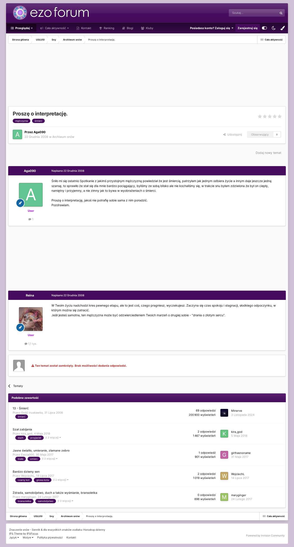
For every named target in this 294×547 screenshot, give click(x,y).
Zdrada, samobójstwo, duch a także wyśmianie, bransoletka (55, 492)
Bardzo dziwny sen (26, 471)
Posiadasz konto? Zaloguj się (210, 28)
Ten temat (266, 12)
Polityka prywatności (50, 537)
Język (13, 537)
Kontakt (85, 28)
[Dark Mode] (273, 28)
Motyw (27, 537)
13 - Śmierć (21, 408)
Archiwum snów (63, 137)
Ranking (108, 28)
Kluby (149, 28)
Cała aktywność (55, 28)
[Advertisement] (86, 76)
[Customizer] (264, 28)
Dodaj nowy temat (268, 152)
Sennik (36, 529)
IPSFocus (32, 533)
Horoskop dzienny (94, 529)
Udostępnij (234, 134)
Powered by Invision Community (265, 535)
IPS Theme (15, 533)
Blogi (129, 28)
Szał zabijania (22, 429)
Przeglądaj (22, 28)
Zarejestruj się (248, 28)
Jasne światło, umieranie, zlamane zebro (41, 450)
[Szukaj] (281, 13)
